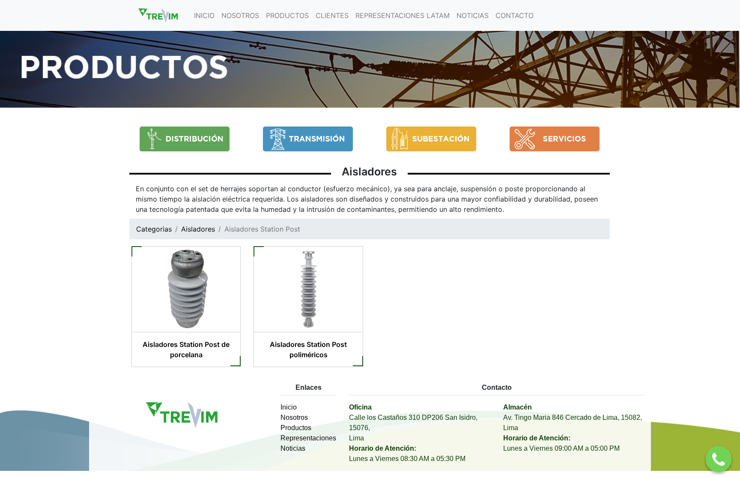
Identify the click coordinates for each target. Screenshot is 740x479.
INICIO (204, 15)
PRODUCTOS (287, 15)
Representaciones (308, 438)
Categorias (154, 229)
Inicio (288, 407)
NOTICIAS (473, 15)
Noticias (292, 448)
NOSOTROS (240, 15)
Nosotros (294, 417)
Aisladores (369, 171)
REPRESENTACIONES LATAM (402, 15)
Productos (295, 427)
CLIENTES (332, 15)
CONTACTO (514, 15)
